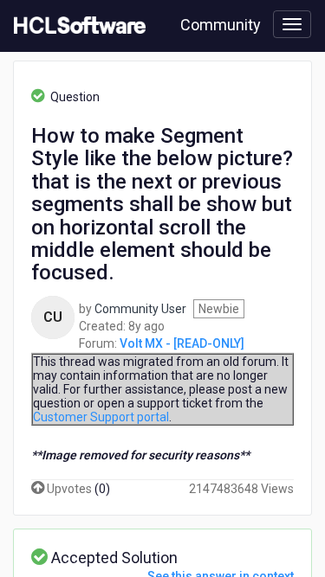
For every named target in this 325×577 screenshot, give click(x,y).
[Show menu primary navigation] (292, 24)
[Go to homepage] (76, 26)
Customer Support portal (101, 417)
